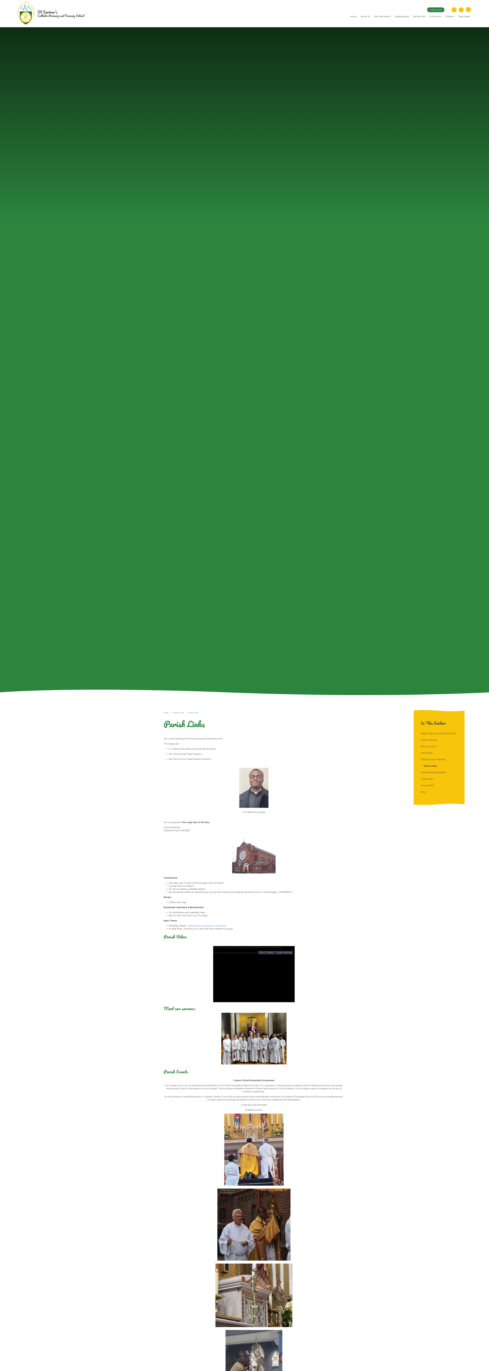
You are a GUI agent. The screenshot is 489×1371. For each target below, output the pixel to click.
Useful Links (436, 10)
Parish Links (193, 713)
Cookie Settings (284, 953)
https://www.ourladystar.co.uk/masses (207, 926)
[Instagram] (448, 9)
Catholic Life (178, 713)
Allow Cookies (267, 953)
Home (166, 713)
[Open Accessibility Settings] (461, 9)
